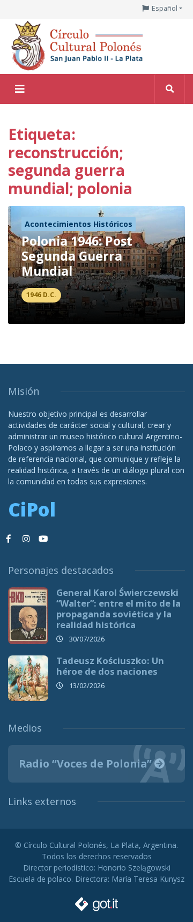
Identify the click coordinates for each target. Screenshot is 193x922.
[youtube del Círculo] (42, 539)
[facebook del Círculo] (8, 539)
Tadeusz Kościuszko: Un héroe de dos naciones (110, 665)
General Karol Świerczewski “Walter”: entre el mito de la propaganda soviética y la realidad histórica (118, 608)
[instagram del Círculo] (25, 539)
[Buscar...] (169, 89)
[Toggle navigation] (20, 89)
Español (164, 8)
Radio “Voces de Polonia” (86, 763)
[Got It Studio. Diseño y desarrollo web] (96, 901)
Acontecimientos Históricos (78, 224)
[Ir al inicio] (80, 45)
